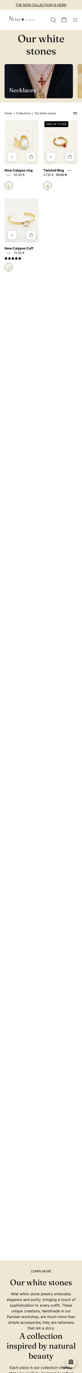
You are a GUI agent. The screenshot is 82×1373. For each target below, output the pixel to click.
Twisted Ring (53, 170)
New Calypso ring (19, 170)
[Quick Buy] (31, 157)
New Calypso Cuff (19, 248)
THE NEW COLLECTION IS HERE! (41, 5)
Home (8, 113)
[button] (53, 20)
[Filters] (75, 113)
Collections (23, 113)
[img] (13, 258)
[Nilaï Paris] (22, 19)
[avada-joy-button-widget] (71, 1362)
